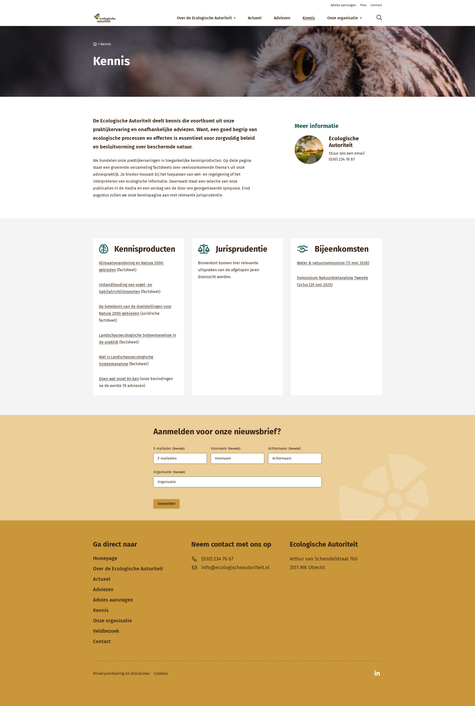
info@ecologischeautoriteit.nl (235, 567)
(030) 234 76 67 (352, 159)
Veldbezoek (106, 631)
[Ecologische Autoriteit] (105, 18)
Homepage (105, 558)
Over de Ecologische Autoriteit (128, 569)
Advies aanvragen (113, 600)
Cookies (161, 673)
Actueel (101, 579)
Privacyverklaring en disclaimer (121, 673)
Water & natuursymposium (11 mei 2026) (333, 263)
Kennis (101, 610)
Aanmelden (166, 504)
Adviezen (103, 589)
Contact (102, 641)
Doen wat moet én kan (119, 378)
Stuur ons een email (352, 153)
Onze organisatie (112, 621)
